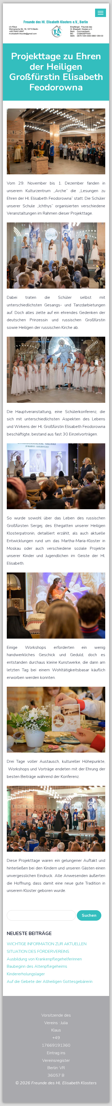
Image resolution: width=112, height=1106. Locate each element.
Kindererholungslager (26, 974)
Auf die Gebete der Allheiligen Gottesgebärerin (49, 981)
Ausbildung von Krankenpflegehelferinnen (44, 959)
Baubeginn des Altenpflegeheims (37, 966)
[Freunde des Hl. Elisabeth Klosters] (56, 29)
